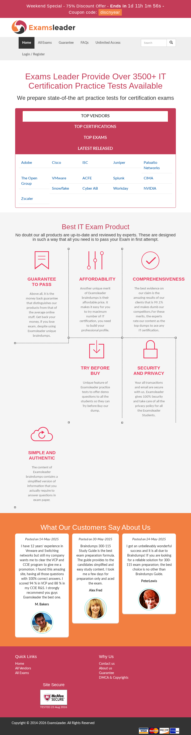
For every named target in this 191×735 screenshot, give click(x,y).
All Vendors (23, 668)
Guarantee (66, 42)
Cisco (56, 162)
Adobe (26, 162)
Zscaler (27, 199)
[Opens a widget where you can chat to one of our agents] (173, 727)
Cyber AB (90, 188)
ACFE (87, 178)
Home (26, 42)
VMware (59, 178)
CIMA (148, 178)
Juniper (119, 162)
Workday (120, 188)
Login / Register (33, 54)
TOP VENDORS (95, 116)
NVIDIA (150, 188)
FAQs (85, 42)
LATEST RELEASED (95, 149)
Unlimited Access (108, 42)
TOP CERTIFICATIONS (95, 127)
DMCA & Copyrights (113, 677)
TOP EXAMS (95, 138)
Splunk (118, 178)
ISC (85, 162)
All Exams (45, 42)
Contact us (107, 663)
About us (105, 668)
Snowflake (60, 188)
